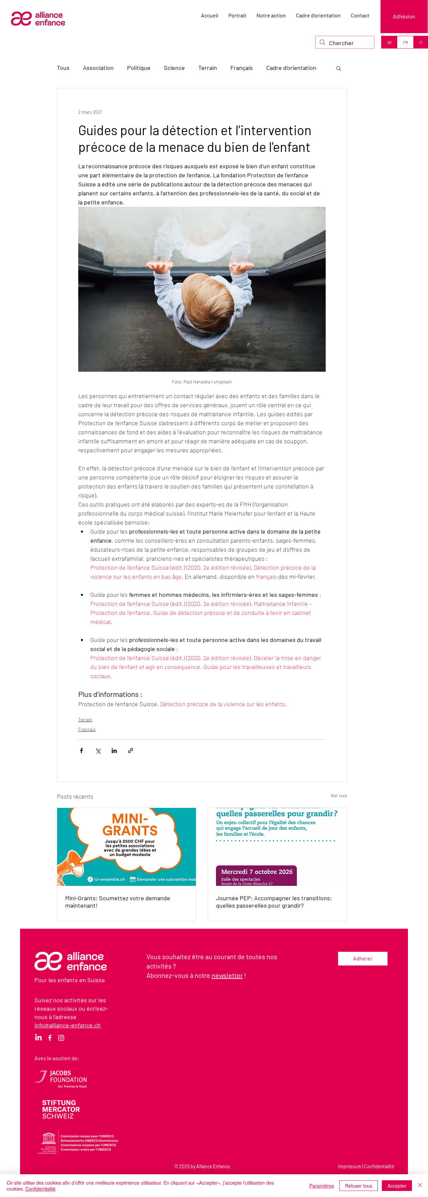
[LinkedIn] (38, 1038)
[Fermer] (420, 1186)
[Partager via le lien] (130, 750)
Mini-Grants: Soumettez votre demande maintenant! (117, 901)
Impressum (349, 1166)
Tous (63, 67)
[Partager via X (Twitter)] (98, 750)
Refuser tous (358, 1185)
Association (98, 67)
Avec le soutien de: (56, 1058)
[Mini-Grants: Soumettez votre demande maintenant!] (126, 847)
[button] (338, 68)
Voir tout (339, 795)
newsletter (227, 975)
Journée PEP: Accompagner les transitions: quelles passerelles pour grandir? (274, 901)
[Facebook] (50, 1038)
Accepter (397, 1185)
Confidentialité (379, 1166)
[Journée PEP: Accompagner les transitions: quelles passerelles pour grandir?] (277, 847)
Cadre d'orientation (291, 67)
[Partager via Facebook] (81, 750)
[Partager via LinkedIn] (114, 750)
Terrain (207, 67)
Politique (138, 67)
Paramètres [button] (321, 1185)
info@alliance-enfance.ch (67, 1025)
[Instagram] (61, 1038)
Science (174, 67)
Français (241, 67)
